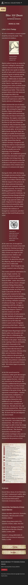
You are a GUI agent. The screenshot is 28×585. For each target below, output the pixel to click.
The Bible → (14, 552)
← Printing (14, 547)
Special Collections (5, 561)
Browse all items (14, 24)
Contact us (4, 569)
